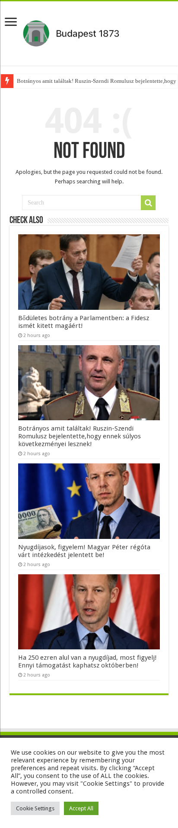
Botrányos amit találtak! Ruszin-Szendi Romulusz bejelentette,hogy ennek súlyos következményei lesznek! (79, 436)
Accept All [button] (81, 808)
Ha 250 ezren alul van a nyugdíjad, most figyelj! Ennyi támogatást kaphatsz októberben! (87, 661)
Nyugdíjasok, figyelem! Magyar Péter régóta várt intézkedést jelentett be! (84, 551)
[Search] (148, 202)
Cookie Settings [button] (35, 808)
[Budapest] (89, 32)
